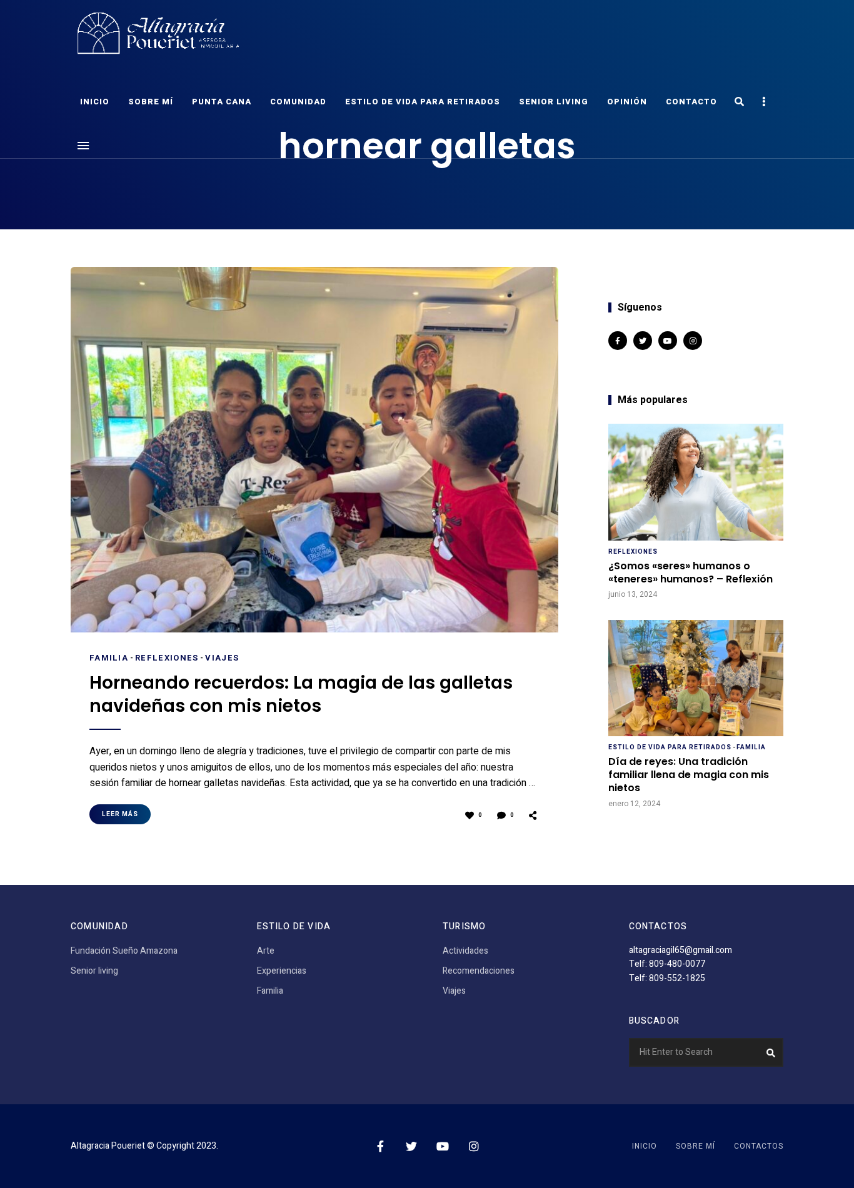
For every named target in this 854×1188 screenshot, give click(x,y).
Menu (83, 145)
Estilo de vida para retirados (422, 101)
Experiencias (281, 970)
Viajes (222, 658)
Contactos (758, 1146)
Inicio (94, 101)
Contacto (691, 101)
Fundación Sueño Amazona (124, 950)
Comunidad (298, 101)
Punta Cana (221, 101)
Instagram (692, 340)
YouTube (667, 340)
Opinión (627, 101)
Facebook (617, 340)
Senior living (553, 101)
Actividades (465, 950)
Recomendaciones (479, 970)
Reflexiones (166, 658)
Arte (265, 950)
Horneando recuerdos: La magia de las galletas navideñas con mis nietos (301, 694)
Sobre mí (150, 101)
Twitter (642, 340)
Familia (108, 658)
